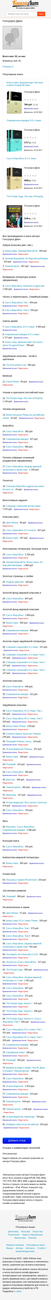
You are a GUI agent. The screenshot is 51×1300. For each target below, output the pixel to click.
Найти (41, 14)
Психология (13, 1235)
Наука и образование (32, 1235)
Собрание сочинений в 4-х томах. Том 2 (25, 655)
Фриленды (11, 795)
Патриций (11, 764)
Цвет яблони (12, 523)
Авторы (19, 1248)
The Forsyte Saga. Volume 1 (19, 1003)
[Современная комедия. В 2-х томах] (14, 140)
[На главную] (25, 5)
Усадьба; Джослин (15, 582)
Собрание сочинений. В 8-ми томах (23, 506)
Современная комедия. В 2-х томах (24, 120)
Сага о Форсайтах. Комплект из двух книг (25, 286)
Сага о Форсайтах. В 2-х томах (21, 158)
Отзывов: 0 (8, 67)
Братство (10, 779)
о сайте (17, 1291)
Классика (25, 1231)
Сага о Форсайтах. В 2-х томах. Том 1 (24, 711)
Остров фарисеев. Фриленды (20, 1117)
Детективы (13, 1231)
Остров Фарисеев (14, 1086)
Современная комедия (17, 439)
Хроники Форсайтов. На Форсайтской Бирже (26, 258)
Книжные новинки (15, 1245)
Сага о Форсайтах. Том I (16, 302)
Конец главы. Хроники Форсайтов (21, 251)
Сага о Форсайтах (14, 431)
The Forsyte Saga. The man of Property (25, 196)
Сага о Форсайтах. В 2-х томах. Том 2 (24, 718)
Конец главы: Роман (16, 726)
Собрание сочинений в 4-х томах (22, 647)
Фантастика (20, 1238)
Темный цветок (12, 266)
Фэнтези (32, 1238)
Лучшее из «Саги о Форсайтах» (21, 962)
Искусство (38, 1231)
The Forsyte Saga (14, 970)
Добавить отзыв (17, 1140)
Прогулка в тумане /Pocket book (21, 880)
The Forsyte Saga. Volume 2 (19, 1011)
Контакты (30, 1248)
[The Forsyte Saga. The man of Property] (14, 216)
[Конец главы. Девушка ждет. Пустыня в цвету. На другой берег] (14, 102)
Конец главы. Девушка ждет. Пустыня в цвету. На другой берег (25, 83)
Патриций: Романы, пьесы (19, 741)
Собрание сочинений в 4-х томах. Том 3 (25, 662)
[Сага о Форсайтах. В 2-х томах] (14, 178)
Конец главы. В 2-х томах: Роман (22, 921)
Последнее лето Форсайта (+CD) (22, 954)
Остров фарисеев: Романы (19, 749)
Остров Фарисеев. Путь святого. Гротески (26, 802)
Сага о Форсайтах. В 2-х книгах (21, 530)
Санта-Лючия (12, 381)
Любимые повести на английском (22, 1124)
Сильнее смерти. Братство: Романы (23, 734)
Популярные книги (35, 1245)
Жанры (9, 1248)
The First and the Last (16, 365)
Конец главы (12, 538)
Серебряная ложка (15, 1052)
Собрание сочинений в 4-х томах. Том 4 (25, 670)
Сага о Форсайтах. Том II (17, 310)
